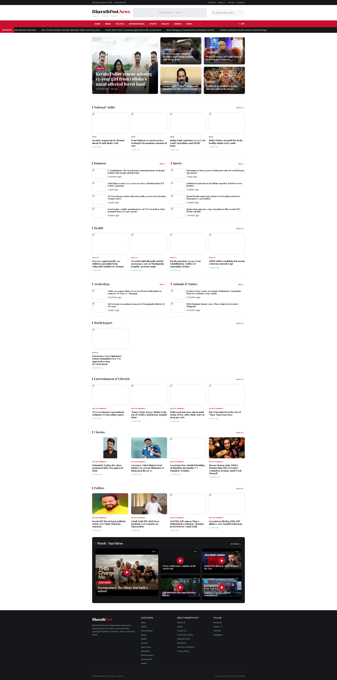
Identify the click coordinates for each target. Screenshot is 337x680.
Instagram (241, 2)
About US (181, 622)
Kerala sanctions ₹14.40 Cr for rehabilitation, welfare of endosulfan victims (185, 264)
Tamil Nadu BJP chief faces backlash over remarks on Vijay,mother (145, 524)
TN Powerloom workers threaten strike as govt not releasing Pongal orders (137, 197)
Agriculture (146, 647)
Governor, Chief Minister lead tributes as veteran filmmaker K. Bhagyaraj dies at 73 (147, 468)
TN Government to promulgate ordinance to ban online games (108, 413)
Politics (120, 24)
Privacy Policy (183, 651)
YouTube (231, 2)
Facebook (212, 2)
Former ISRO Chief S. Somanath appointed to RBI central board (119, 30)
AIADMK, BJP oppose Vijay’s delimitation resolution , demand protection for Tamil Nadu (187, 524)
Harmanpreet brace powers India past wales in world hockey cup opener (215, 171)
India (108, 24)
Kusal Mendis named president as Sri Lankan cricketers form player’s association (213, 197)
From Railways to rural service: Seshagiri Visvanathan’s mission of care (149, 143)
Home (97, 24)
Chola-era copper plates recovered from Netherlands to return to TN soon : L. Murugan (134, 292)
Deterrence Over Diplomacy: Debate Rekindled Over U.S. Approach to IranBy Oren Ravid (107, 360)
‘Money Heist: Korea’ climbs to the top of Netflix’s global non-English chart (149, 415)
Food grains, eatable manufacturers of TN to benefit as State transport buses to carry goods (136, 210)
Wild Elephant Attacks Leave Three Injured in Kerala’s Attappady (212, 305)
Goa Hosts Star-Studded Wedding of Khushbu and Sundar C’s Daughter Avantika (187, 468)
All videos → (236, 544)
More (189, 24)
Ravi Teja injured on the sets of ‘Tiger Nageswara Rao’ (225, 413)
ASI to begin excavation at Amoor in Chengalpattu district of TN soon (136, 305)
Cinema (178, 24)
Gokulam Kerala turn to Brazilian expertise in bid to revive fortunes (214, 184)
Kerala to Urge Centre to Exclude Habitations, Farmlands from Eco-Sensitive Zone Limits (213, 292)
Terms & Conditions (185, 647)
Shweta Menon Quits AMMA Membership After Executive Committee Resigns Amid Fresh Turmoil (225, 469)
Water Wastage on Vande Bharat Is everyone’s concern (177, 30)
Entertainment (147, 655)
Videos (180, 626)
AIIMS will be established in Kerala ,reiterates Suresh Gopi (227, 262)
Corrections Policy (185, 635)
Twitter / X (222, 2)
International (137, 24)
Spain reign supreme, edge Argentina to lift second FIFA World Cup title (213, 210)
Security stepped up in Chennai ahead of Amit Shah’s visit (108, 141)
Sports (153, 24)
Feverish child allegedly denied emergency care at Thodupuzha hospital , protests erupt (147, 264)
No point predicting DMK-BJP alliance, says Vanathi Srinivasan (225, 522)
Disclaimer (182, 643)
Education (145, 651)
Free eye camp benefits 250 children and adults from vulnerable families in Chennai (107, 264)
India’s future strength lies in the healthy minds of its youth (226, 141)
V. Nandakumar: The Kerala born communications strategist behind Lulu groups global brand (136, 171)
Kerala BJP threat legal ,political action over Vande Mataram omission (108, 524)
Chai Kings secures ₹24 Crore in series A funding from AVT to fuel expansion (136, 184)
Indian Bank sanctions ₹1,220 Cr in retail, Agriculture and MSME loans (187, 143)
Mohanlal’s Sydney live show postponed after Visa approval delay (107, 468)
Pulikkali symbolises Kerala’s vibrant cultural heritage (229, 30)
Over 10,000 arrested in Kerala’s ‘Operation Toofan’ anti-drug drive (57, 30)
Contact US (182, 630)
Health (165, 24)
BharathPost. (111, 12)
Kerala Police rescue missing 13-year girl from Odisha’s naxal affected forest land (124, 79)
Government (146, 659)
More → (163, 164)
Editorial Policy (183, 639)
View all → (240, 108)
